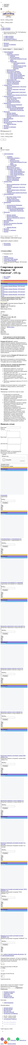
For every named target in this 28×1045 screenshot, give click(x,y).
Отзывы (6, 278)
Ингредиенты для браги (13, 71)
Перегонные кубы (11, 79)
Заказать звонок (9, 1025)
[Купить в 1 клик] (2, 506)
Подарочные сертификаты (11, 1013)
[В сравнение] (15, 317)
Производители (8, 996)
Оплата (6, 6)
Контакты (6, 43)
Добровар (12, 56)
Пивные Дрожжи (11, 106)
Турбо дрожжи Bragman (16, 77)
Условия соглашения (9, 991)
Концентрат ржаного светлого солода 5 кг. (12, 668)
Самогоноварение (8, 1002)
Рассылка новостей (9, 1012)
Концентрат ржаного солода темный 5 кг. (12, 712)
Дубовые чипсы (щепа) (13, 100)
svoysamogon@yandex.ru (10, 39)
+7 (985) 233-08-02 (5, 29)
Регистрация (7, 243)
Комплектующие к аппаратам (18, 67)
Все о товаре (7, 276)
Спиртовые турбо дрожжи (14, 72)
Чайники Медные (11, 124)
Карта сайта (7, 994)
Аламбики (9, 53)
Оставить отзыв (5, 464)
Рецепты (6, 46)
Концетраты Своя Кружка (17, 110)
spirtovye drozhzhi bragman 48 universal (14, 954)
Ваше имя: (3, 427)
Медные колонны (14, 57)
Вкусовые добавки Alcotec (14, 97)
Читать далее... (11, 327)
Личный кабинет (8, 1008)
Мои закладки (7, 1010)
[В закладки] (12, 317)
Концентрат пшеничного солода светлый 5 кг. (13, 626)
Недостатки (4, 450)
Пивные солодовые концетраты (15, 107)
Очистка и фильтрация (13, 82)
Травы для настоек (12, 99)
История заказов (8, 1009)
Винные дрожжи (11, 113)
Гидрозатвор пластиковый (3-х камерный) (12, 582)
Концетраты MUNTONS (16, 108)
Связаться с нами (8, 993)
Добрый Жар (13, 61)
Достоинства (4, 443)
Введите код (5, 456)
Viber (5, 1040)
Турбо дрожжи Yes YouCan (17, 78)
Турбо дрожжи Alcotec (16, 74)
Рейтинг (3, 429)
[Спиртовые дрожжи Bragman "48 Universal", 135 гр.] (14, 287)
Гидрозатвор (4, 495)
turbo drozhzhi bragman (8, 955)
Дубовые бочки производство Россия (17, 95)
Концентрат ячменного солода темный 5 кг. (12, 800)
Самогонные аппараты (13, 54)
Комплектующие (11, 70)
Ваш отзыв (3, 437)
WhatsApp (13, 1040)
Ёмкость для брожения (13, 83)
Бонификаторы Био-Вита (13, 102)
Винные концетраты (12, 114)
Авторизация (7, 245)
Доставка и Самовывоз (10, 44)
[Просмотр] (1, 504)
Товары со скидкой (9, 997)
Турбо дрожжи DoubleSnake (17, 75)
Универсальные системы (19, 65)
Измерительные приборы (13, 81)
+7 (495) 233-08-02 (5, 28)
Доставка (6, 4)
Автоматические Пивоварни (14, 104)
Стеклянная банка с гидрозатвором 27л (11, 538)
